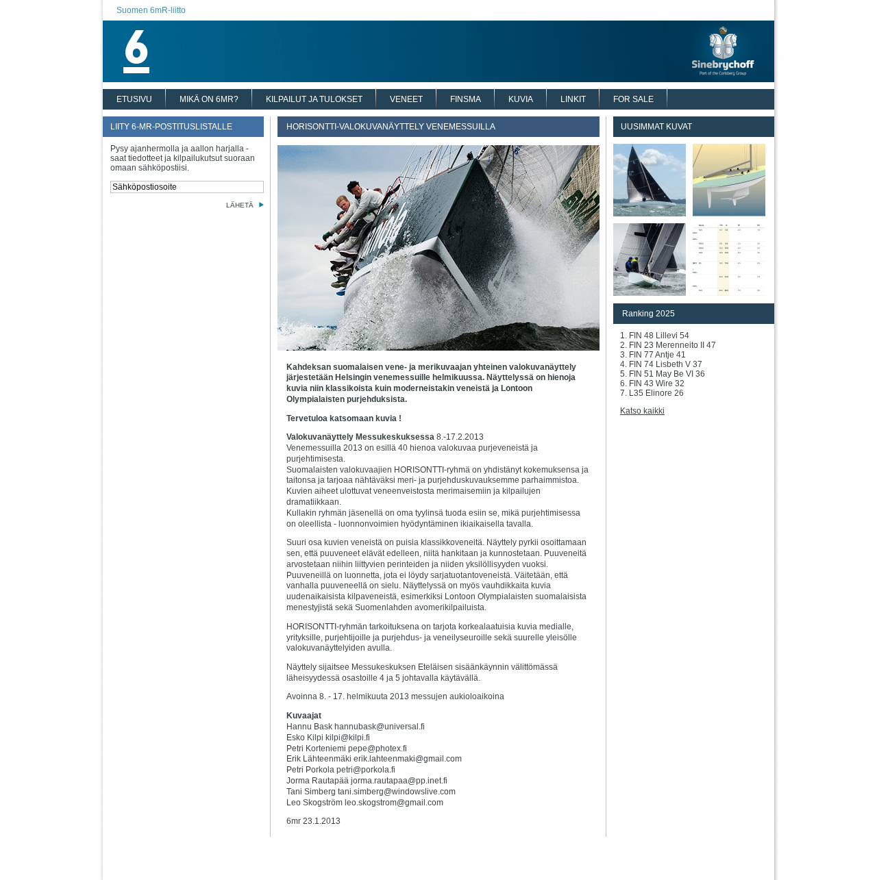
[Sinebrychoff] (438, 78)
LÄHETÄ (240, 205)
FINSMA (465, 99)
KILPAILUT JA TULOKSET (314, 99)
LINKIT (573, 99)
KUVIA (520, 99)
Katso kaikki (642, 411)
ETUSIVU (134, 99)
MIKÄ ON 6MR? (209, 99)
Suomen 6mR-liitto (151, 10)
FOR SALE (633, 99)
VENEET (406, 99)
